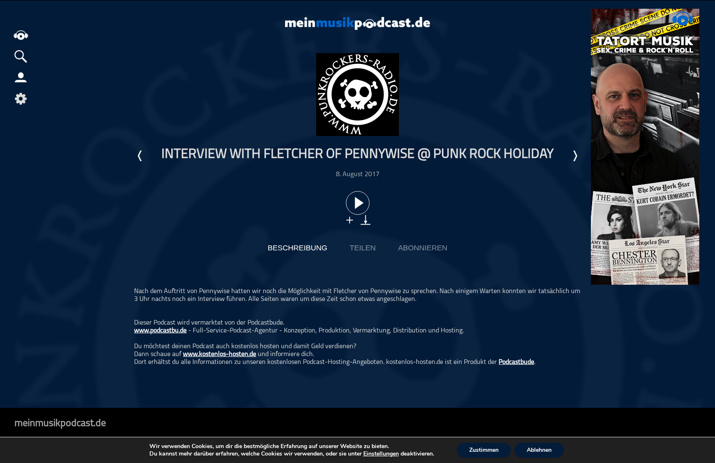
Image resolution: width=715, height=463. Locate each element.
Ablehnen (539, 450)
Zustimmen (484, 450)
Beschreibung (297, 248)
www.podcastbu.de (160, 330)
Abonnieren (422, 248)
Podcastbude (516, 362)
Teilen (363, 248)
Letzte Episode (140, 156)
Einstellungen (381, 454)
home (20, 35)
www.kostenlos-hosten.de (219, 354)
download (365, 220)
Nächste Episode (575, 156)
